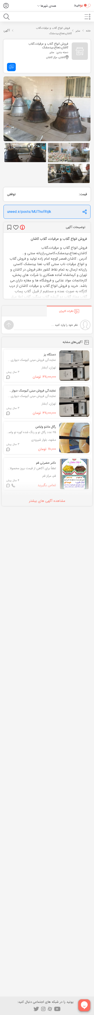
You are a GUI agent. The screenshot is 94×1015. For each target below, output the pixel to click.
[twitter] (36, 1009)
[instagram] (43, 1009)
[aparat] (50, 1009)
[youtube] (57, 1009)
